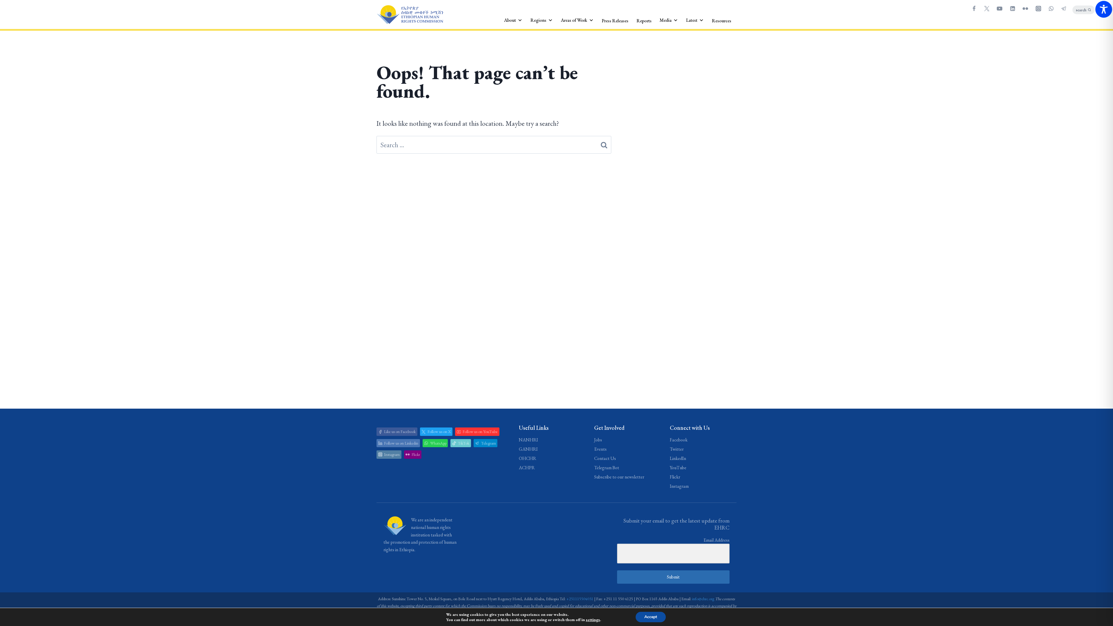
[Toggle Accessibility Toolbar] (1104, 9)
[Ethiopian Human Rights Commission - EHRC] (410, 14)
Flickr (675, 477)
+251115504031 (579, 598)
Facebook (679, 440)
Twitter (677, 449)
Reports (644, 21)
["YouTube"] (999, 8)
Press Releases (615, 21)
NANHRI (528, 440)
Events (600, 449)
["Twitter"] (986, 8)
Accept (650, 617)
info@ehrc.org (703, 598)
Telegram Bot (606, 468)
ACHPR (527, 468)
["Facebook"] (973, 8)
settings (593, 619)
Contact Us (605, 458)
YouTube (678, 468)
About (510, 20)
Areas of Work (574, 20)
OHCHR (527, 458)
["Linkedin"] (1012, 8)
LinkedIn (678, 458)
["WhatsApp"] (1050, 8)
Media (666, 20)
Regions (538, 20)
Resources (721, 21)
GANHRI (528, 449)
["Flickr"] (1025, 8)
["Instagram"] (1038, 8)
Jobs (598, 440)
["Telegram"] (1064, 8)
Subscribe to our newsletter (619, 477)
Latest (691, 20)
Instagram (679, 486)
